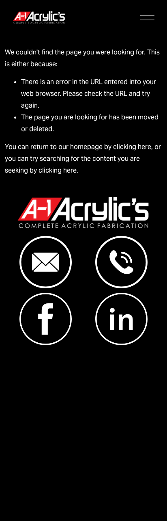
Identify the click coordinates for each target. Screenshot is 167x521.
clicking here (132, 147)
